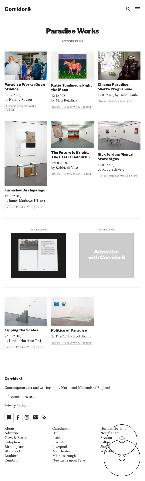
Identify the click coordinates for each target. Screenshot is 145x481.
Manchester (61, 451)
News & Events (16, 438)
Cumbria (11, 460)
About (9, 428)
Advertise (12, 433)
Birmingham (14, 447)
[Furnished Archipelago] (26, 165)
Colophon (12, 442)
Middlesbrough (64, 456)
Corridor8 (18, 9)
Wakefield (108, 451)
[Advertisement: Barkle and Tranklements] (38, 255)
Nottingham (109, 433)
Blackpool (12, 451)
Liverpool (59, 447)
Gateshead (60, 428)
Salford (105, 442)
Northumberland (113, 428)
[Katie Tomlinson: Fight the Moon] (72, 80)
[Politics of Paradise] (72, 321)
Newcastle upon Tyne (68, 460)
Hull (55, 433)
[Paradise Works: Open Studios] (26, 82)
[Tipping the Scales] (26, 323)
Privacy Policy (15, 406)
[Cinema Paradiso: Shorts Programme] (119, 78)
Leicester (59, 442)
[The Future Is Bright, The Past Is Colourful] (72, 148)
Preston (106, 438)
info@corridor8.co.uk (21, 397)
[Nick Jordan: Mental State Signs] (119, 149)
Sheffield (106, 447)
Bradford (11, 456)
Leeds (56, 438)
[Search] (128, 9)
